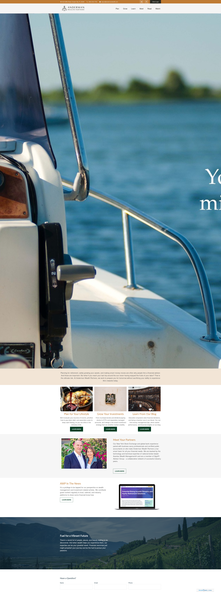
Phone (130, 583)
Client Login (155, 2)
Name (62, 583)
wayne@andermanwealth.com (109, 2)
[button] (117, 8)
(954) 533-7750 (93, 2)
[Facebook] (146, 1)
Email (96, 583)
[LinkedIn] (142, 1)
